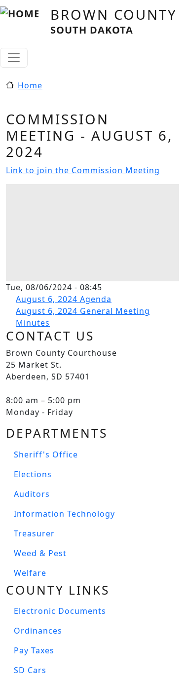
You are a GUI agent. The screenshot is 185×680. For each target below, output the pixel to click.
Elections (33, 474)
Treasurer (34, 533)
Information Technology (64, 513)
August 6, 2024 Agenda (63, 299)
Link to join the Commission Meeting (83, 170)
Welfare (30, 572)
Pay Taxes (34, 650)
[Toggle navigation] (14, 58)
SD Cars (30, 670)
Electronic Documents (60, 610)
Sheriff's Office (46, 454)
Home (30, 85)
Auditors (32, 494)
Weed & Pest (40, 553)
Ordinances (38, 630)
